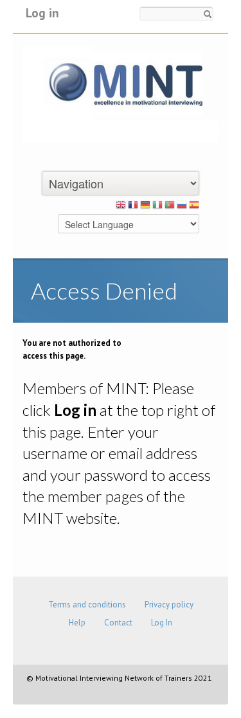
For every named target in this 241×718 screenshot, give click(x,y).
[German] (145, 207)
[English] (121, 207)
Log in (42, 12)
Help (77, 622)
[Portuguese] (170, 207)
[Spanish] (194, 207)
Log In (161, 622)
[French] (133, 207)
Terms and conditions (87, 604)
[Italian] (157, 207)
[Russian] (182, 207)
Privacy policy (169, 604)
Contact (118, 622)
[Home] (120, 92)
